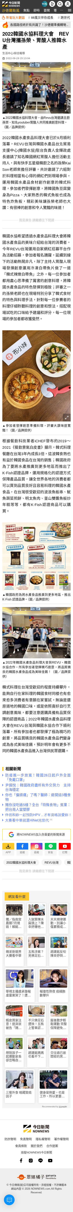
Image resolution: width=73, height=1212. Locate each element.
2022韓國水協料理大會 (21, 862)
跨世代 (65, 17)
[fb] (21, 1160)
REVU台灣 (52, 862)
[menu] (69, 10)
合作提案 (52, 1145)
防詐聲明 (10, 1138)
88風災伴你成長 (42, 17)
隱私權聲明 (43, 1138)
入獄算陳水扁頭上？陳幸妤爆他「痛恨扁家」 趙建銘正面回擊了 (36, 923)
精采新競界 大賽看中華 (13, 953)
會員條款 (21, 1145)
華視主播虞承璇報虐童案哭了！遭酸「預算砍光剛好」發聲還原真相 (18, 993)
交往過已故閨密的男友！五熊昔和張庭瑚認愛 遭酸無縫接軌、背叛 (58, 1054)
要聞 (47, 10)
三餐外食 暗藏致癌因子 (19, 1094)
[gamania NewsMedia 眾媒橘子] (36, 1177)
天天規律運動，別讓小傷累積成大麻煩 (58, 923)
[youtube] (50, 1160)
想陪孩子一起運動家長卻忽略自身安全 (13, 1056)
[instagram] (31, 1160)
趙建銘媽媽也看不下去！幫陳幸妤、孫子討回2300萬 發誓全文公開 (36, 1054)
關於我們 (36, 1145)
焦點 (26, 10)
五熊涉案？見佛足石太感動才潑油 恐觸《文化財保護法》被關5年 (36, 953)
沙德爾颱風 (10, 10)
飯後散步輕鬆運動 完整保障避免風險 (58, 1024)
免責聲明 (26, 1138)
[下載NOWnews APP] (52, 4)
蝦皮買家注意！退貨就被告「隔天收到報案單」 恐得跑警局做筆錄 (13, 1024)
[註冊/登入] (68, 4)
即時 (36, 10)
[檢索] (60, 4)
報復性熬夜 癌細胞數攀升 (52, 993)
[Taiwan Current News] (44, 4)
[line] (40, 1160)
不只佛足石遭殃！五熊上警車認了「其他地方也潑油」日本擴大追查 (36, 1024)
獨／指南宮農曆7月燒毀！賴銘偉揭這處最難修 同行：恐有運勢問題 (14, 923)
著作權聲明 (61, 1138)
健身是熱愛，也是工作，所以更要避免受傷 (52, 1094)
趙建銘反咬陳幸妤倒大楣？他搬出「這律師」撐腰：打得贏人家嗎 (58, 953)
